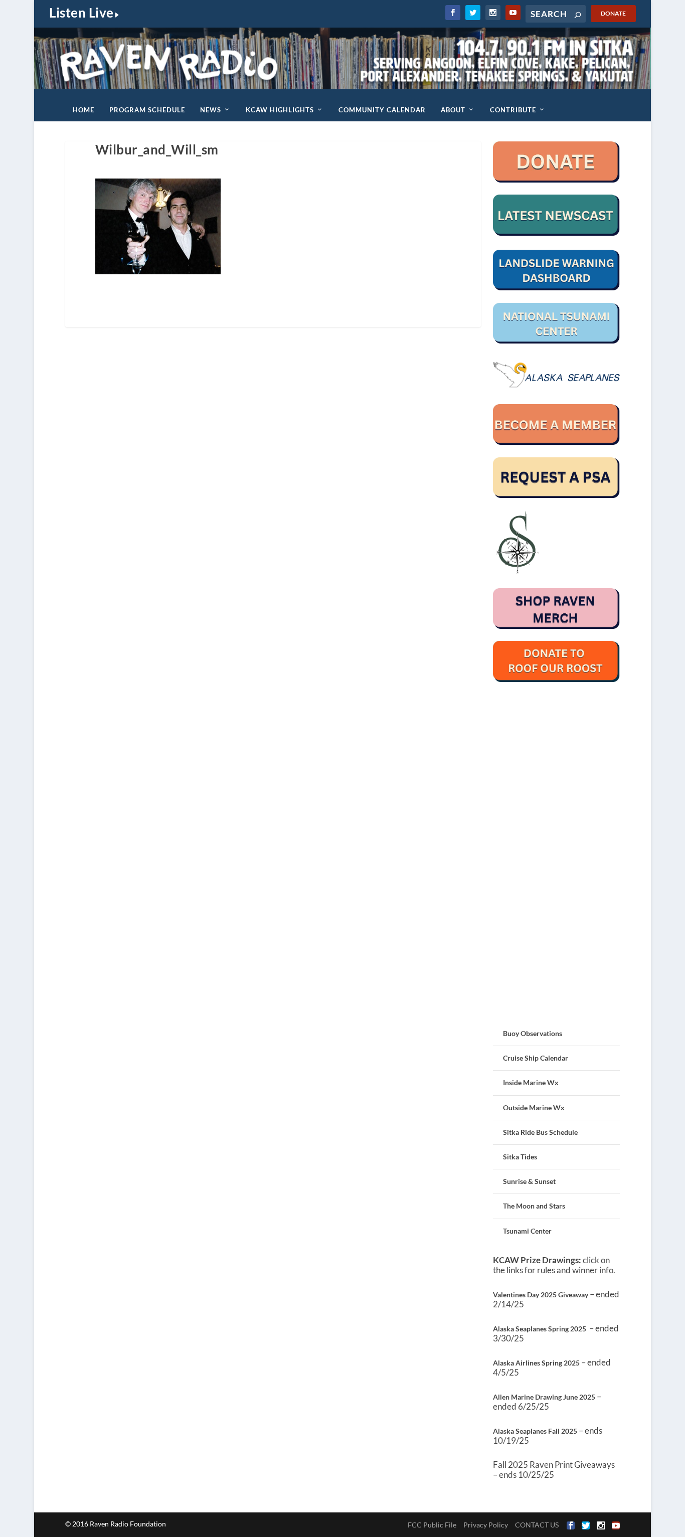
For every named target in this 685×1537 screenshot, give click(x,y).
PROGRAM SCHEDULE (147, 110)
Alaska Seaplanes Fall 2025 (535, 1431)
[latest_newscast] (556, 233)
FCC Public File (432, 1524)
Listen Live (81, 13)
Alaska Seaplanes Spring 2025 (539, 1328)
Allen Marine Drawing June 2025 (544, 1397)
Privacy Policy (485, 1524)
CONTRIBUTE (513, 110)
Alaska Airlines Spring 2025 (536, 1362)
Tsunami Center (527, 1231)
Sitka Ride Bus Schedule (540, 1132)
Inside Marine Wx (531, 1082)
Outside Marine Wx (534, 1107)
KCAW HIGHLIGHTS (280, 110)
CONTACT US (537, 1524)
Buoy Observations (532, 1033)
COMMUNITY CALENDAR (382, 110)
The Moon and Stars (534, 1206)
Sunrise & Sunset (529, 1181)
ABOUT (453, 110)
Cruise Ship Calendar (535, 1058)
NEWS (210, 110)
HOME (83, 110)
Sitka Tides (520, 1156)
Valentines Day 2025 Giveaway (540, 1294)
